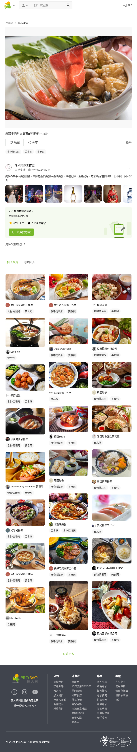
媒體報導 (59, 686)
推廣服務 (102, 699)
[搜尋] (68, 5)
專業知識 (77, 717)
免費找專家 (23, 232)
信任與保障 (121, 690)
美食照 (28, 151)
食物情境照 (13, 151)
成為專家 (102, 686)
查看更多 (68, 654)
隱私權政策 (121, 695)
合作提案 (59, 704)
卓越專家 (102, 704)
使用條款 (120, 686)
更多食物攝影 (13, 244)
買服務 (75, 681)
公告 (117, 699)
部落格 (57, 690)
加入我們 (59, 695)
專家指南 (102, 695)
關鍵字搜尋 (78, 713)
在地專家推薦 (79, 708)
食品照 (41, 151)
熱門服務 (77, 690)
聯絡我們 (59, 708)
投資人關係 (60, 699)
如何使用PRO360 (81, 686)
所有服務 (77, 695)
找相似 (29, 295)
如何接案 (102, 690)
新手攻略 (102, 717)
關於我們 (59, 681)
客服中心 (120, 681)
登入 (130, 5)
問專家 (75, 722)
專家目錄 (77, 704)
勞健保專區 (103, 713)
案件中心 (102, 681)
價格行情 (77, 699)
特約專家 (102, 708)
